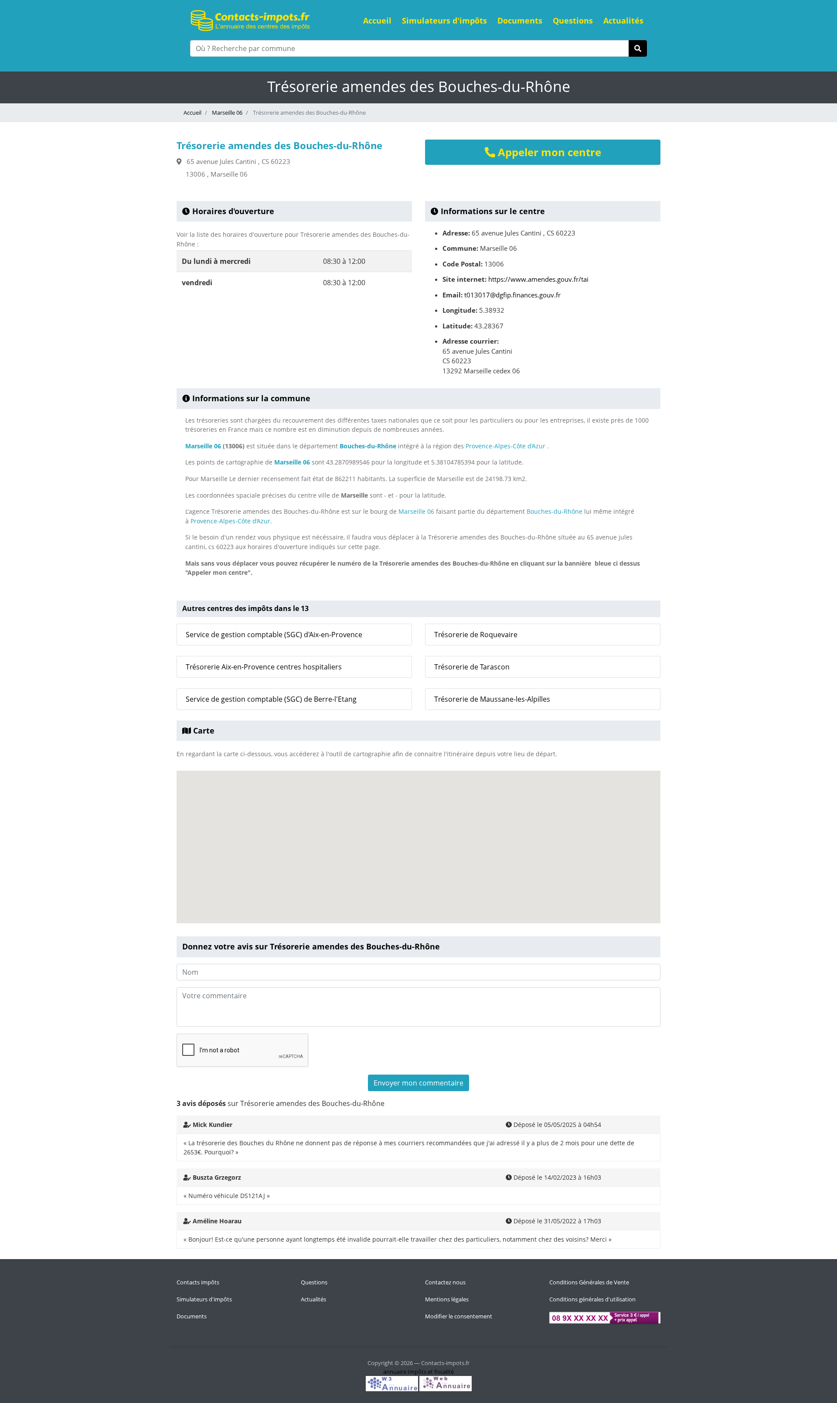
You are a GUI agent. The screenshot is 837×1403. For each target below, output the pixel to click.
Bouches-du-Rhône (368, 446)
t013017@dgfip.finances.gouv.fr (512, 294)
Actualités (623, 20)
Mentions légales (447, 1299)
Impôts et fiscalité (431, 1372)
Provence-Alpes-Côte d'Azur (505, 446)
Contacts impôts (198, 1282)
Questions (573, 20)
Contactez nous (445, 1282)
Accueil (377, 20)
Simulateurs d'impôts (444, 20)
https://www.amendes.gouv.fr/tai (538, 279)
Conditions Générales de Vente (589, 1282)
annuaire (394, 1372)
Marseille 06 (226, 112)
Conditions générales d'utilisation (592, 1299)
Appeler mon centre (548, 152)
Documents (519, 20)
